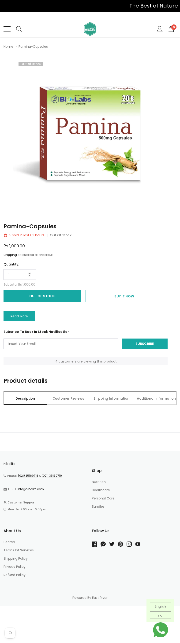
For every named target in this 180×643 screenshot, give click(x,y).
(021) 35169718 (28, 476)
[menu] (7, 28)
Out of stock (42, 296)
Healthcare (101, 490)
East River (100, 597)
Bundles (98, 506)
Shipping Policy (16, 558)
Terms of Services (19, 550)
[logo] (90, 28)
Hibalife (9, 463)
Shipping (10, 255)
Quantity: (11, 264)
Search (9, 542)
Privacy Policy (15, 566)
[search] (19, 28)
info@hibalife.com (31, 489)
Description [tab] (25, 398)
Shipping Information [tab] (111, 398)
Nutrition (99, 481)
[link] (96, 544)
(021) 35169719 (52, 476)
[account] (160, 28)
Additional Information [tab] (156, 398)
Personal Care (103, 498)
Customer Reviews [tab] (68, 398)
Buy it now (124, 296)
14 (56, 361)
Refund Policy (15, 575)
